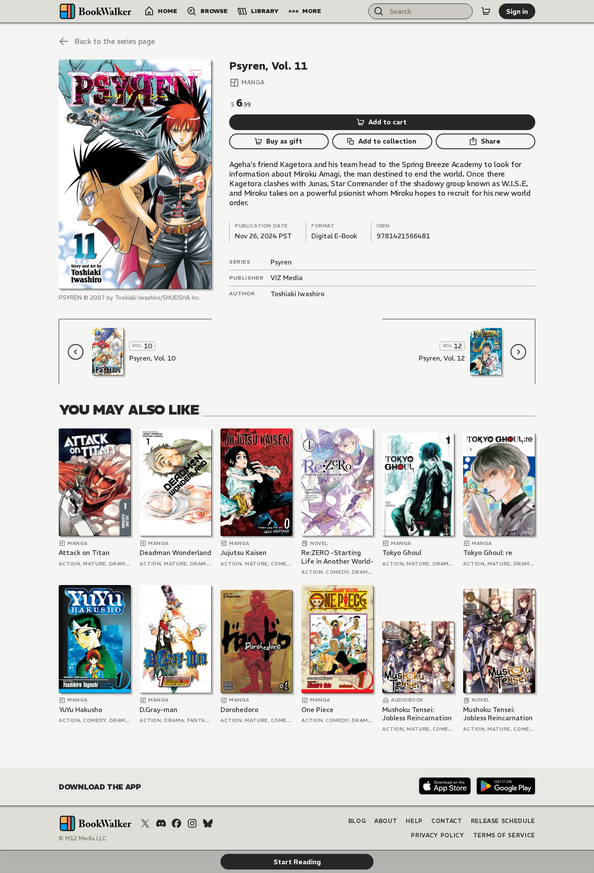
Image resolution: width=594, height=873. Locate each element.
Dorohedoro (239, 710)
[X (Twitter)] (145, 823)
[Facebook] (176, 823)
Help (414, 821)
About (385, 821)
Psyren (281, 262)
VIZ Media (286, 278)
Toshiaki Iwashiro (297, 294)
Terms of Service (504, 835)
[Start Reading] (135, 174)
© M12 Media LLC (83, 838)
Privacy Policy (437, 835)
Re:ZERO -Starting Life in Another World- (337, 557)
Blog (357, 821)
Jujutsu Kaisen (243, 553)
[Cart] (485, 11)
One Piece (317, 710)
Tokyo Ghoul (401, 553)
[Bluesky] (208, 823)
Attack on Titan (84, 553)
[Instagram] (192, 823)
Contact (446, 821)
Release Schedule (503, 821)
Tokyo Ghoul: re (487, 553)
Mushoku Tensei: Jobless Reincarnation (417, 714)
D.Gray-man (158, 710)
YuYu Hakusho (80, 710)
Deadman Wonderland (175, 553)
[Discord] (161, 823)
